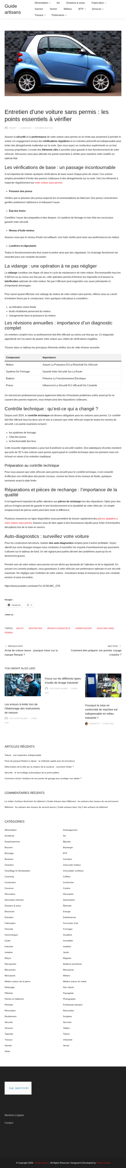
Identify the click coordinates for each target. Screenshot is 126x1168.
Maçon (8, 958)
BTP (81, 9)
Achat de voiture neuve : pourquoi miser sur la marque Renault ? (31, 652)
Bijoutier (67, 841)
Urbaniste (67, 1039)
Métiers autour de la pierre (17, 981)
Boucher (9, 847)
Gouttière (67, 935)
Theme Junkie (103, 1163)
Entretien (9, 917)
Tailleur (66, 1028)
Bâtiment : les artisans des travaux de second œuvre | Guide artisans (38, 807)
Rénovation (10, 1010)
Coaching (9, 876)
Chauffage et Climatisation (17, 870)
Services (96, 9)
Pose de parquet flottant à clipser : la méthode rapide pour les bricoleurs (40, 761)
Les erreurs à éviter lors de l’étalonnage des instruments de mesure (22, 708)
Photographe (69, 999)
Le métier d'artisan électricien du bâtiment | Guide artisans (33, 801)
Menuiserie (68, 970)
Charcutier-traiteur (72, 865)
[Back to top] (123, 1165)
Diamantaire (69, 900)
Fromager (68, 929)
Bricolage (9, 853)
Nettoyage (10, 987)
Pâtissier (9, 993)
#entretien (35, 628)
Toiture (66, 1034)
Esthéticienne (69, 917)
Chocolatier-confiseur (73, 870)
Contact (9, 1123)
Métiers (68, 9)
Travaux (39, 15)
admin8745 (94, 724)
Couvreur (9, 888)
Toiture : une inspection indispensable (23, 755)
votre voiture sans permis (48, 182)
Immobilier (68, 940)
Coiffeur (67, 876)
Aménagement (70, 830)
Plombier (9, 1004)
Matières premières (72, 964)
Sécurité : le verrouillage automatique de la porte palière (32, 772)
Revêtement (10, 1016)
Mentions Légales (14, 1115)
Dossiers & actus (75, 3)
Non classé (68, 987)
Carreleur (67, 859)
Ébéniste (67, 905)
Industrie (9, 946)
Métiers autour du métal (74, 981)
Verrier (53, 9)
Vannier (39, 9)
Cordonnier (68, 882)
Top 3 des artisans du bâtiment (93, 807)
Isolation (67, 946)
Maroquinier (10, 964)
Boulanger (68, 847)
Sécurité (9, 1022)
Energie (67, 911)
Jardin (66, 952)
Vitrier (7, 1051)
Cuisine (66, 888)
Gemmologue (11, 935)
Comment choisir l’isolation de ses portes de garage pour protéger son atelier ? (43, 778)
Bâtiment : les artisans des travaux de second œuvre (92, 801)
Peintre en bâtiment (14, 999)
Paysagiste (68, 993)
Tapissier (9, 1034)
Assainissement (12, 841)
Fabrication (98, 3)
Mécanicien (10, 970)
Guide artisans (42, 1163)
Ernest (12, 128)
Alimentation (41, 3)
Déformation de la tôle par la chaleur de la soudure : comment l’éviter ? (39, 767)
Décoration (10, 894)
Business (9, 859)
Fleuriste (9, 929)
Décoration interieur (14, 900)
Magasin (67, 958)
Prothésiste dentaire (73, 1004)
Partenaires (58, 15)
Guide (7, 940)
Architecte (9, 836)
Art (58, 3)
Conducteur (10, 882)
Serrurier (67, 1022)
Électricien (10, 911)
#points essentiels (58, 628)
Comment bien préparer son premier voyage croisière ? (96, 652)
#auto (20, 628)
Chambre (9, 865)
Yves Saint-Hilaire (18, 718)
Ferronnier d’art (70, 923)
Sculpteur (67, 1016)
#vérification (83, 628)
